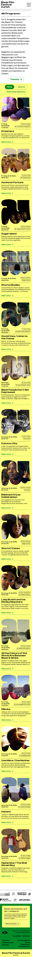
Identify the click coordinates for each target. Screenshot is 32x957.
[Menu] (29, 5)
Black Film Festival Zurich (7, 4)
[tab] (9, 87)
